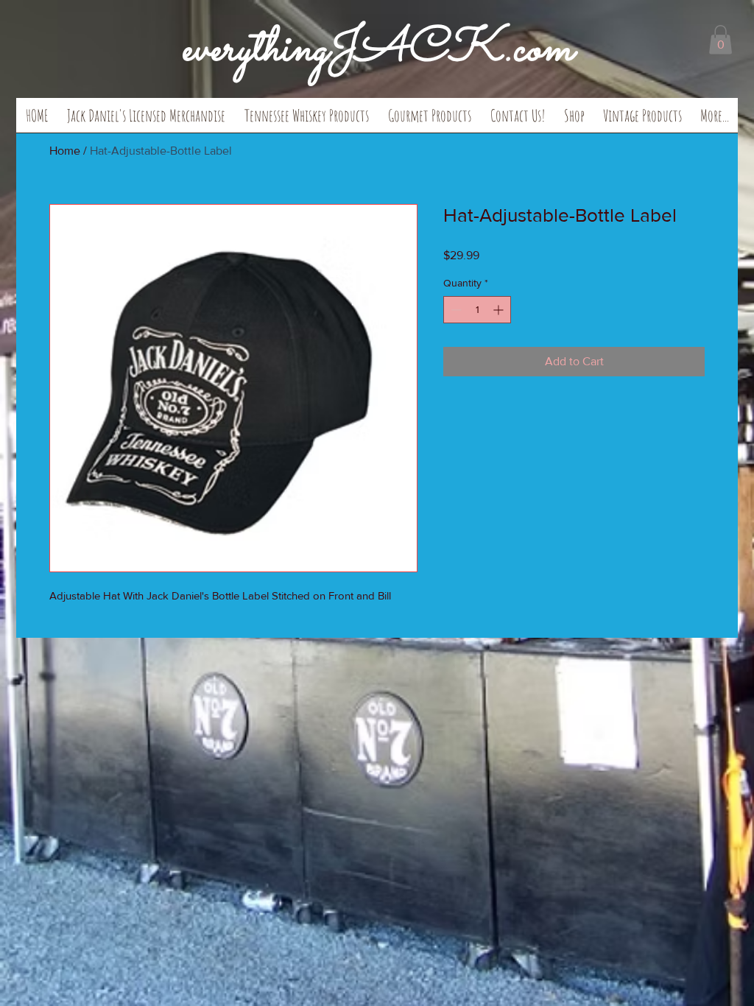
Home (64, 150)
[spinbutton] (477, 310)
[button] (146, 120)
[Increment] (499, 310)
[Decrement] (454, 310)
